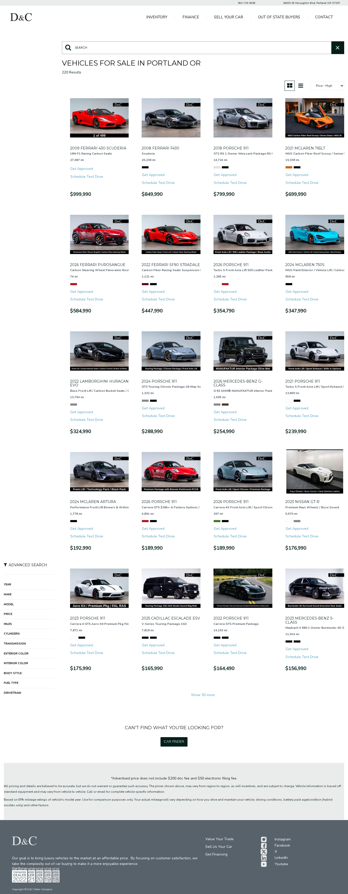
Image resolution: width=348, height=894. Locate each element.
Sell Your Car (228, 17)
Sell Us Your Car (218, 846)
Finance (190, 17)
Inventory (156, 17)
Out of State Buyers (279, 17)
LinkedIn (281, 857)
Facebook (282, 845)
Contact (324, 17)
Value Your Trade (219, 839)
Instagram (283, 839)
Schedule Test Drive (86, 176)
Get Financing (216, 854)
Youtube (281, 864)
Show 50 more (203, 694)
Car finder (174, 741)
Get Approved (81, 168)
